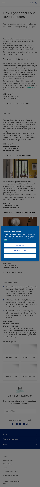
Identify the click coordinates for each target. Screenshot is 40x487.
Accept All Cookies (20, 250)
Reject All (20, 256)
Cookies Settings (20, 245)
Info (5, 239)
